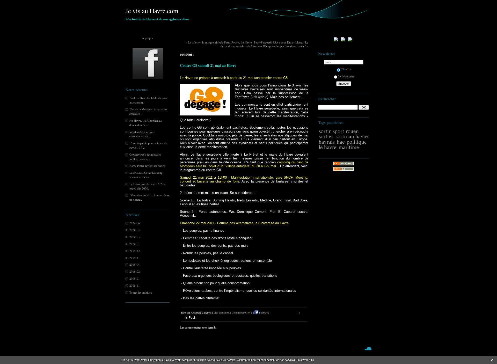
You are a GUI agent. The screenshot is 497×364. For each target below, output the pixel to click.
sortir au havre (351, 136)
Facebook (263, 312)
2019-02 (134, 271)
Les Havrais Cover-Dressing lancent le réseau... (146, 175)
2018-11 (134, 285)
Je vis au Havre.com (152, 10)
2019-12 (134, 251)
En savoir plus (305, 360)
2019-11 (134, 258)
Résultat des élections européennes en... (142, 134)
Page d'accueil (262, 42)
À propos (147, 38)
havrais (327, 141)
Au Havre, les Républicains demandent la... (145, 123)
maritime (349, 147)
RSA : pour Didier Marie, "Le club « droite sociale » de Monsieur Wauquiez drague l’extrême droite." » (264, 44)
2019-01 (134, 278)
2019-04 (134, 264)
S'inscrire (346, 69)
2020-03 (134, 237)
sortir (325, 131)
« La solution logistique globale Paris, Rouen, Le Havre (219, 42)
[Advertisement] (343, 257)
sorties (326, 136)
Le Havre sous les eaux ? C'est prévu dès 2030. (147, 186)
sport (338, 131)
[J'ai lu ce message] (492, 360)
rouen (352, 131)
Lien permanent (222, 312)
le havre (328, 147)
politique (357, 141)
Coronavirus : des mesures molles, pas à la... (145, 156)
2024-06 (134, 223)
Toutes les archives (140, 292)
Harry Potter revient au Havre (147, 166)
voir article (259, 97)
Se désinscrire (346, 76)
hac (341, 141)
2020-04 (134, 230)
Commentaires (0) (241, 312)
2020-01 (134, 244)
